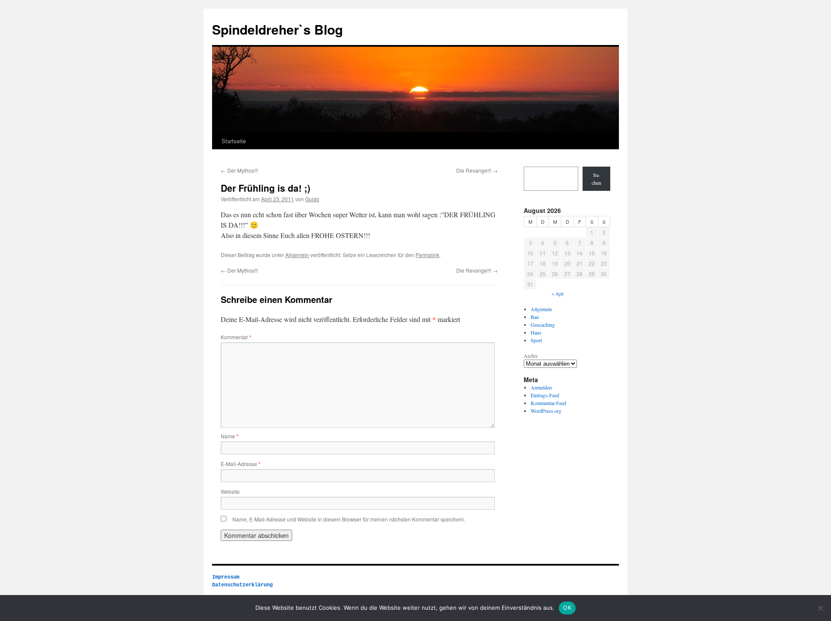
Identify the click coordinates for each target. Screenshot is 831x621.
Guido (312, 199)
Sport (536, 340)
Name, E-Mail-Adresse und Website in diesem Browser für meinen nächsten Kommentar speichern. (348, 519)
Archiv (531, 355)
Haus (536, 332)
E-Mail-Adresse (241, 463)
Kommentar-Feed (548, 402)
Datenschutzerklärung (242, 585)
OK (567, 607)
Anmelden (541, 387)
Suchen (596, 178)
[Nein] (820, 608)
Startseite (234, 141)
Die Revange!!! (477, 170)
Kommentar (236, 337)
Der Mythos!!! (239, 170)
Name (229, 436)
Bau (535, 316)
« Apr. (557, 293)
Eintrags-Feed (545, 395)
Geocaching (543, 324)
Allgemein (297, 254)
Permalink (427, 254)
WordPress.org (546, 410)
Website (230, 491)
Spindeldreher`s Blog (277, 29)
